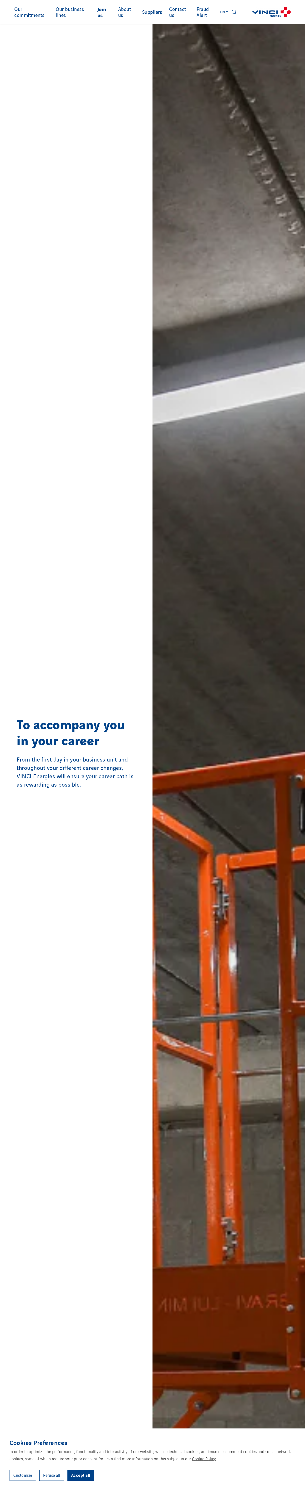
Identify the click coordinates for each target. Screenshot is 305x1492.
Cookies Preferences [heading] (38, 1442)
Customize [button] (22, 1475)
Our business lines (70, 11)
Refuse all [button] (51, 1475)
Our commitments (29, 11)
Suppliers (152, 11)
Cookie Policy (204, 1458)
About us (124, 11)
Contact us (177, 11)
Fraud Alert (203, 11)
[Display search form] (234, 12)
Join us (101, 12)
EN (222, 11)
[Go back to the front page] (271, 12)
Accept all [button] (81, 1475)
